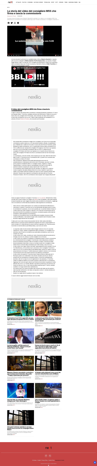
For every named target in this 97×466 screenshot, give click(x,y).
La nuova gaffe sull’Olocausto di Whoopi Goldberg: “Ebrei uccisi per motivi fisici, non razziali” (19, 347)
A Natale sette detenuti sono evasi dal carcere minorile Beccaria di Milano (47, 373)
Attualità (18, 2)
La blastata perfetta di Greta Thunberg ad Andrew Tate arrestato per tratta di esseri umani (48, 319)
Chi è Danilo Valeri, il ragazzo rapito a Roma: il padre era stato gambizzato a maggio (47, 401)
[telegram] (18, 23)
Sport (52, 2)
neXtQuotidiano (38, 353)
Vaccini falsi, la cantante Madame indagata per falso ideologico (18, 400)
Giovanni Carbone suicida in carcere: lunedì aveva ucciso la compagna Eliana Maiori (20, 428)
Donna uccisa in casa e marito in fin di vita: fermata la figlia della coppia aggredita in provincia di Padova (47, 347)
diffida (36, 199)
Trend (66, 2)
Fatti (56, 2)
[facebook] (8, 23)
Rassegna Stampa (73, 2)
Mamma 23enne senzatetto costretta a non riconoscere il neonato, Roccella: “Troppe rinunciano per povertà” (20, 374)
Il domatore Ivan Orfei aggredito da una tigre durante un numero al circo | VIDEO (20, 318)
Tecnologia (47, 2)
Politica (24, 2)
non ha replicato (41, 198)
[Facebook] (45, 454)
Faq (79, 2)
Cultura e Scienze (38, 2)
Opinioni (61, 2)
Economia (30, 2)
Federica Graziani (24, 119)
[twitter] (11, 23)
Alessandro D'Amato (11, 16)
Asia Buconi (9, 324)
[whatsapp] (15, 23)
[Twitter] (49, 454)
